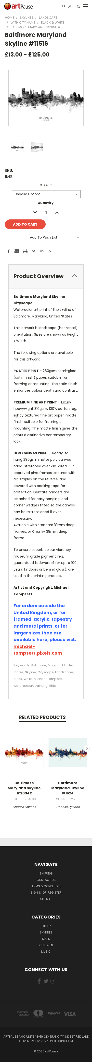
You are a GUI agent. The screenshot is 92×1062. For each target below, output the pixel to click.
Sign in (36, 892)
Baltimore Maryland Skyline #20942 (24, 788)
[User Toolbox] (69, 6)
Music (46, 951)
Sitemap (46, 899)
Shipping (46, 873)
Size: (46, 185)
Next (86, 748)
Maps (46, 939)
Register (55, 892)
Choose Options (24, 807)
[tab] (46, 276)
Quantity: (46, 203)
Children (46, 945)
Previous (5, 748)
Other (46, 926)
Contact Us (46, 880)
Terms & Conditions (46, 886)
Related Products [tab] (42, 717)
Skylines (46, 932)
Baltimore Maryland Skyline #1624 (67, 788)
